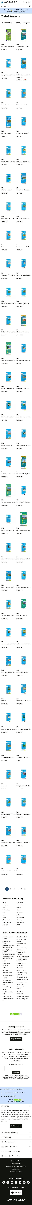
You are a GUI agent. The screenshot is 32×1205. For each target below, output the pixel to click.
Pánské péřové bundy (7, 950)
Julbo (18, 915)
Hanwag (19, 920)
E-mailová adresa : (16, 1064)
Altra (4, 915)
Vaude (19, 910)
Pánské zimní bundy (9, 954)
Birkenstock (20, 922)
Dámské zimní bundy (7, 942)
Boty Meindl (20, 968)
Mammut (19, 912)
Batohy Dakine (21, 970)
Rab (4, 907)
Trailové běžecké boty (8, 983)
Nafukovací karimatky (6, 964)
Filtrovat (8, 22)
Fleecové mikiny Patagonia (22, 949)
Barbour (5, 924)
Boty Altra (20, 991)
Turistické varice (8, 972)
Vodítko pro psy (21, 984)
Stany (4, 961)
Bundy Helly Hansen (23, 956)
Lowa (4, 912)
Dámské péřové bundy (7, 937)
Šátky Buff (20, 993)
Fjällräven (20, 902)
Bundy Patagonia (22, 998)
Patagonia (6, 902)
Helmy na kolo (7, 996)
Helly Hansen (7, 922)
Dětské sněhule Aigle (21, 944)
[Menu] (1, 6)
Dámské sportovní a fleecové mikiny (9, 946)
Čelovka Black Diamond (21, 964)
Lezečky (5, 989)
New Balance (21, 917)
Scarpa (19, 907)
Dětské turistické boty (8, 992)
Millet (4, 917)
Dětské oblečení (21, 937)
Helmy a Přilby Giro (22, 977)
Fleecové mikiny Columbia (22, 960)
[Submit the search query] (30, 6)
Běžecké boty (7, 987)
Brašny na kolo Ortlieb (21, 988)
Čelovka (5, 968)
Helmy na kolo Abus (23, 996)
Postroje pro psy (22, 982)
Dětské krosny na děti (8, 999)
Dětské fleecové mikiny (22, 940)
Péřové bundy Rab (22, 979)
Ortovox (5, 905)
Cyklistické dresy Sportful (22, 973)
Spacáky (5, 970)
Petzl (18, 924)
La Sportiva (6, 910)
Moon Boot (6, 920)
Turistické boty (7, 980)
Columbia (20, 905)
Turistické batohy (8, 975)
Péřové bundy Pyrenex (21, 953)
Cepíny (5, 977)
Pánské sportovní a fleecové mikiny (8, 957)
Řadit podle (26, 22)
